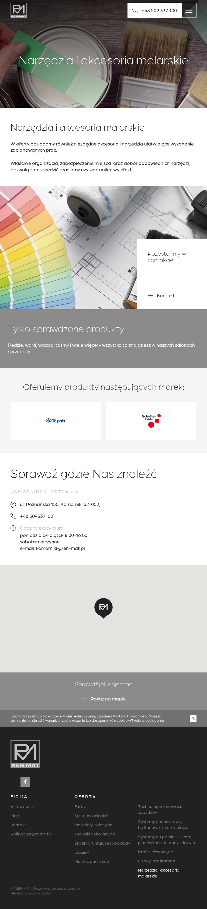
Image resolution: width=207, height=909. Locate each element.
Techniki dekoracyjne (94, 833)
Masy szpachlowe (91, 861)
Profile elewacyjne (155, 851)
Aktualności (22, 806)
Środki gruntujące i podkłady (102, 842)
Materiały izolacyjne (93, 824)
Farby (80, 806)
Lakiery (81, 852)
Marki (16, 815)
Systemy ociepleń (91, 815)
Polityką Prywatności (130, 716)
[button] (103, 608)
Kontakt (18, 824)
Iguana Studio (39, 893)
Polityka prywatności (31, 833)
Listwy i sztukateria (156, 860)
